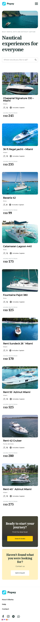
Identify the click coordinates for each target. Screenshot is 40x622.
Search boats (20, 539)
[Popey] (8, 4)
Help (4, 604)
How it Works (8, 600)
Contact (5, 609)
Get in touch (20, 573)
